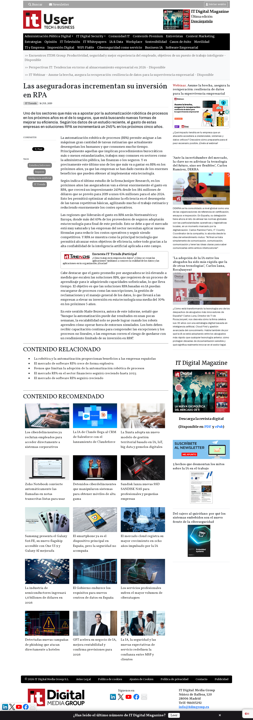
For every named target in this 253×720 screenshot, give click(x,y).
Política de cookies (110, 679)
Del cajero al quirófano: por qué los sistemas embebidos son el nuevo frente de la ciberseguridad (199, 517)
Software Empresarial (182, 47)
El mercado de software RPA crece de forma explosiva (74, 363)
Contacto (201, 679)
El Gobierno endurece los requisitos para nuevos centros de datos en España (93, 593)
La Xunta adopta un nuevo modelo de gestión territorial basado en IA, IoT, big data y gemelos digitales (142, 439)
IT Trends (39, 184)
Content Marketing (200, 36)
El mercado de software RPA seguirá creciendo (68, 378)
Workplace (134, 42)
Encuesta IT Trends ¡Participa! (114, 254)
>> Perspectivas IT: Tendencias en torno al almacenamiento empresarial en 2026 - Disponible (95, 67)
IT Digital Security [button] (89, 36)
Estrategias (33, 42)
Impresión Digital (60, 47)
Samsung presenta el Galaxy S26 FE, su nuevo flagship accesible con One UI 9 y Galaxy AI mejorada (46, 543)
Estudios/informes (39, 165)
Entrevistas (174, 36)
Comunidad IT (119, 36)
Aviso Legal (83, 679)
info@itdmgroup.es (194, 707)
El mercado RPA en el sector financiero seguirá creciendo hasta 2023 (85, 373)
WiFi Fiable (85, 47)
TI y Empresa (34, 47)
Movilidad (201, 42)
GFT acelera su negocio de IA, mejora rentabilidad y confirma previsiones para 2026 (94, 647)
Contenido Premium (148, 36)
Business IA (154, 47)
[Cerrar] (219, 714)
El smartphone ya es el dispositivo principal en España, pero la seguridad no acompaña (94, 543)
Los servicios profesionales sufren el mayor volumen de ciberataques (141, 593)
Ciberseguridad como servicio (119, 47)
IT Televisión (70, 42)
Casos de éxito (180, 42)
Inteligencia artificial (39, 178)
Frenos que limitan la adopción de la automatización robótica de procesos (89, 368)
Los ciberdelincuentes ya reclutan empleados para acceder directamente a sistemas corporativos (43, 439)
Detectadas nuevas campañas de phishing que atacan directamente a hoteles (46, 645)
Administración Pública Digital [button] (48, 36)
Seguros (39, 171)
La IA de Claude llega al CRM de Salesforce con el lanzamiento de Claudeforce (94, 437)
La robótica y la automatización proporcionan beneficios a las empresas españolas (95, 358)
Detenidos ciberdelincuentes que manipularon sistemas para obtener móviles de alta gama (94, 491)
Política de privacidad (174, 679)
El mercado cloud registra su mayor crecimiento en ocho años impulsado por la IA (142, 541)
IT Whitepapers (94, 42)
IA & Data (116, 42)
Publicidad (221, 679)
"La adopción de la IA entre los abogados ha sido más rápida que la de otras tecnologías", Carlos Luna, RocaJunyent (200, 264)
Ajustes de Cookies (141, 679)
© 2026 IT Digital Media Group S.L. (47, 679)
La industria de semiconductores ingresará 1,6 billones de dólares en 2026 (45, 595)
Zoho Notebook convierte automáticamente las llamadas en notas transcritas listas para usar (45, 491)
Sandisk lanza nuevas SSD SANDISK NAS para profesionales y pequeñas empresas (140, 491)
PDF (207, 427)
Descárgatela (202, 21)
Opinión (50, 42)
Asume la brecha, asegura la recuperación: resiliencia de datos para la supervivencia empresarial (201, 89)
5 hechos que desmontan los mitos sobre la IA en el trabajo (198, 466)
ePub (219, 427)
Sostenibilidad (156, 42)
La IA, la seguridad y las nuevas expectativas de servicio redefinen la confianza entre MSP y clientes (138, 650)
